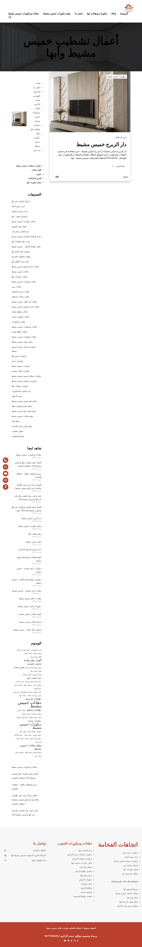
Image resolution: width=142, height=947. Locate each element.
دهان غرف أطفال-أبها (20, 262)
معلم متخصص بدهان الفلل (33, 752)
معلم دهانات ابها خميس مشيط (24, 411)
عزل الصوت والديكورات (21, 391)
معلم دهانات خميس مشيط (22, 416)
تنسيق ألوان (37, 688)
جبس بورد (16, 692)
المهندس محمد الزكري (36, 100)
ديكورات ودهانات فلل (34, 731)
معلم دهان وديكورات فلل (22, 406)
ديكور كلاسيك (18, 735)
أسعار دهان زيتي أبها (23, 650)
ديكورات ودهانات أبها (20, 386)
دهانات (29, 695)
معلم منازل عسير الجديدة (22, 426)
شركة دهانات (20, 738)
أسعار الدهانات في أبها (21, 201)
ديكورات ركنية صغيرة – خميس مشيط (29, 570)
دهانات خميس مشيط (20, 272)
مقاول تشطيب (17, 431)
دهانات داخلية (34, 710)
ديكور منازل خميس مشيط (22, 342)
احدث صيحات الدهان (20, 211)
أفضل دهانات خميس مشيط (30, 614)
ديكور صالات (27, 735)
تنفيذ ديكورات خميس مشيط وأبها (31, 692)
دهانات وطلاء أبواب (19, 332)
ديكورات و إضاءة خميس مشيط (24, 381)
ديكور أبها (25, 717)
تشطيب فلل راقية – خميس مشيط (27, 630)
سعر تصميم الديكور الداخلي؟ (29, 550)
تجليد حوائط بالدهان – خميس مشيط (26, 247)
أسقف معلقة (37, 653)
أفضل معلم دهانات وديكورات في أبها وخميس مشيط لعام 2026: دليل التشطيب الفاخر (26, 509)
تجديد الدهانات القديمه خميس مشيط (26, 237)
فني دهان (38, 742)
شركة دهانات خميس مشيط (30, 622)
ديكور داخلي (23, 731)
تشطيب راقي (37, 685)
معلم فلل (15, 421)
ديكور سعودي (37, 735)
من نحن (37, 150)
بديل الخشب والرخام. (20, 232)
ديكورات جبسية (34, 721)
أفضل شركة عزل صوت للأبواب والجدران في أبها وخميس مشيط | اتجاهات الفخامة (27, 487)
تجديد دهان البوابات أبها (21, 242)
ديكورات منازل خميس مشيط (29, 606)
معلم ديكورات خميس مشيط (29, 526)
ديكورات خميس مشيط (116, 76)
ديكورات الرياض (85, 880)
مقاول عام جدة (86, 867)
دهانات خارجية (33, 698)
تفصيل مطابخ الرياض (83, 871)
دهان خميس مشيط (33, 542)
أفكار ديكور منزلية (35, 657)
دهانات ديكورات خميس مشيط (24, 282)
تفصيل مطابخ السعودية (82, 896)
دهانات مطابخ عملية (20, 312)
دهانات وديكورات (18, 322)
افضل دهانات (19, 667)
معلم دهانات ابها (34, 534)
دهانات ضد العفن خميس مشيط (24, 302)
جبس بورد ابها (37, 695)
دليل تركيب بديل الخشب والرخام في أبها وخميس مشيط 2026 (28, 497)
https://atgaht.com (39, 860)
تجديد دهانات (20, 681)
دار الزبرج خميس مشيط (31, 518)
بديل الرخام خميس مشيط (33, 681)
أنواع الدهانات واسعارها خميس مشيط (29, 559)
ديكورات (18, 717)
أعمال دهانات (28, 653)
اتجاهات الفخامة (34, 664)
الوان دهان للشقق (19, 227)
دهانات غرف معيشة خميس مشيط (25, 307)
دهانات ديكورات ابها (19, 277)
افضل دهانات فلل (35, 671)
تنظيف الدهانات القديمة (21, 257)
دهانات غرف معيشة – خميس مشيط (26, 591)
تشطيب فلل (28, 685)
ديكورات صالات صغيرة (21, 371)
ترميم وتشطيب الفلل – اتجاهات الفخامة (28, 475)
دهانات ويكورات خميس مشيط (24, 337)
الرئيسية (36, 92)
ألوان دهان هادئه (32, 660)
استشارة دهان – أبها (19, 216)
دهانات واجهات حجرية (20, 317)
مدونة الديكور (17, 396)
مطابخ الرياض (86, 888)
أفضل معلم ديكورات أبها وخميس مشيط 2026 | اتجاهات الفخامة (28, 464)
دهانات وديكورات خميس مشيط (24, 327)
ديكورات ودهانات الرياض (82, 859)
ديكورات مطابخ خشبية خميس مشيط (26, 376)
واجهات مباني (19, 752)
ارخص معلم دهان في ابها (33, 667)
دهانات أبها (22, 695)
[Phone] (5, 460)
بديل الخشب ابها (34, 678)
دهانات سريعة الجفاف (20, 292)
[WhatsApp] (5, 467)
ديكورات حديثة (17, 361)
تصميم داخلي (18, 685)
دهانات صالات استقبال (20, 297)
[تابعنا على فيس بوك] (5, 487)
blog (38, 83)
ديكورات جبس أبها (19, 356)
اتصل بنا (37, 87)
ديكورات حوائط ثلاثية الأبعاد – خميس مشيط (26, 581)
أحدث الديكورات (36, 650)
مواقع (79, 936)
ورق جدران (37, 756)
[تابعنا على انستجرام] (5, 480)
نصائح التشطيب (18, 436)
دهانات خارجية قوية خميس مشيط (25, 267)
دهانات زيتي (16, 287)
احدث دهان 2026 (18, 206)
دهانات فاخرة (21, 710)
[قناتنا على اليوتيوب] (5, 473)
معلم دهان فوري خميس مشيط (24, 401)
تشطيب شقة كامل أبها (21, 252)
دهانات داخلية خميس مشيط (30, 599)
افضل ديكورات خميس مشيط (23, 221)
